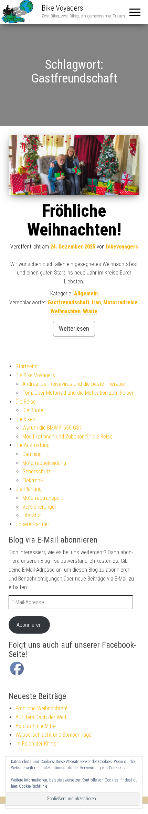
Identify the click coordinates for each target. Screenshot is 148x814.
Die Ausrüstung (32, 445)
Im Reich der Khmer (36, 743)
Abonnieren (29, 625)
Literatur (31, 515)
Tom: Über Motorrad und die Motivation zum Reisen (78, 393)
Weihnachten (66, 311)
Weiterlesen (74, 328)
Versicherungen (39, 507)
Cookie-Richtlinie (33, 786)
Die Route (32, 410)
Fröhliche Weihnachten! (74, 220)
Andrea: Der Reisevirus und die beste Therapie (73, 384)
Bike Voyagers (62, 8)
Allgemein (86, 293)
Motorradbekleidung (44, 463)
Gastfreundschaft (68, 302)
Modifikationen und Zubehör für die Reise (67, 436)
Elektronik (33, 480)
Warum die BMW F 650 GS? (52, 427)
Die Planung (28, 489)
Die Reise (25, 401)
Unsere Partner (32, 524)
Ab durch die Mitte (35, 726)
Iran (96, 302)
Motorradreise (120, 302)
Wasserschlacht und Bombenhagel (54, 735)
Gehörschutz (36, 471)
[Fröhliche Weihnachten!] (74, 165)
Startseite (26, 366)
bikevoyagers (122, 246)
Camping (32, 454)
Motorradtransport (42, 498)
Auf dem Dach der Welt (40, 717)
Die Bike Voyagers (35, 375)
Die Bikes (25, 419)
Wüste (90, 311)
